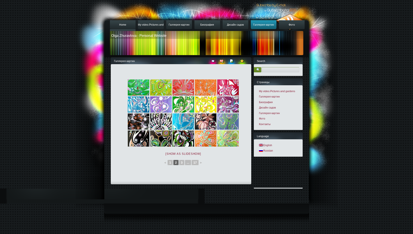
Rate (242, 60)
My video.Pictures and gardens (151, 26)
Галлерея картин (179, 24)
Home (122, 24)
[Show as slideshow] (183, 153)
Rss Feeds (277, 22)
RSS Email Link (270, 4)
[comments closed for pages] (213, 62)
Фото (292, 24)
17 (195, 162)
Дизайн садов (235, 24)
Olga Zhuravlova (124, 35)
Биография (207, 24)
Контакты (265, 124)
